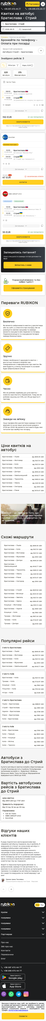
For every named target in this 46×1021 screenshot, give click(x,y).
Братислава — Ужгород (12, 486)
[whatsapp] (11, 994)
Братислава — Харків (13, 608)
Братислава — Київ (10, 464)
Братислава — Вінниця (13, 593)
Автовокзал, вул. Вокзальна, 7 (24, 215)
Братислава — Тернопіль (12, 479)
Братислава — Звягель (13, 597)
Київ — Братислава (10, 719)
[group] (23, 861)
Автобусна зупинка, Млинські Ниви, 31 (27, 209)
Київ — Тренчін (8, 745)
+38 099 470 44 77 (36, 9)
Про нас (5, 942)
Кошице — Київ (10, 612)
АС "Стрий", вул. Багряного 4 (24, 159)
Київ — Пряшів (8, 734)
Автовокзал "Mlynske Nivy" (23, 152)
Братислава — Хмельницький (14, 475)
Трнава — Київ (10, 620)
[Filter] (3, 65)
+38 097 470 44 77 (12, 9)
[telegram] (18, 994)
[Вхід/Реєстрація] (43, 4)
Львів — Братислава (10, 704)
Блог (3, 959)
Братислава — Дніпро (11, 471)
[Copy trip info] (42, 110)
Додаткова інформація (18, 1010)
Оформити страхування (23, 288)
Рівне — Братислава (10, 715)
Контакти (5, 950)
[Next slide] (11, 889)
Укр (37, 905)
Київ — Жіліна (8, 741)
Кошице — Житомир (13, 605)
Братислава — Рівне (10, 490)
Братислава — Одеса (13, 601)
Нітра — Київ (7, 692)
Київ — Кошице (8, 738)
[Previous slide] (3, 889)
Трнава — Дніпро (11, 623)
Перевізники (7, 954)
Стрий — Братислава (11, 707)
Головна (4, 37)
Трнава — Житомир (12, 616)
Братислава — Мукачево (12, 468)
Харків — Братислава (11, 711)
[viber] (3, 994)
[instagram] (26, 994)
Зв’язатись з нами (23, 265)
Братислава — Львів (10, 457)
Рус (42, 905)
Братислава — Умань (11, 483)
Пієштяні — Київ (9, 689)
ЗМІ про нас (7, 946)
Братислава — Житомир (12, 460)
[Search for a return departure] (40, 50)
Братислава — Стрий (13, 590)
